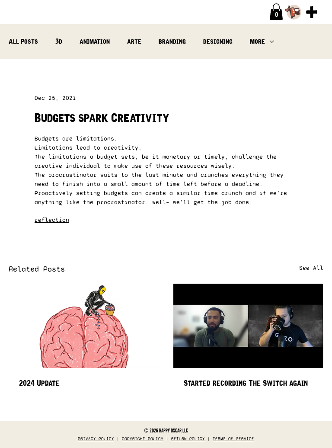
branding (172, 41)
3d (58, 41)
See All (311, 268)
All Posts (23, 41)
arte (134, 41)
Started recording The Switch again (246, 383)
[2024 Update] (84, 326)
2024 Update (39, 383)
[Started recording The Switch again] (248, 326)
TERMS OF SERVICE (233, 439)
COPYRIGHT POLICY (142, 439)
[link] (276, 11)
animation (95, 41)
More (257, 41)
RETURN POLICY (188, 439)
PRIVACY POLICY (96, 439)
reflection (52, 220)
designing (218, 41)
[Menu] (312, 12)
